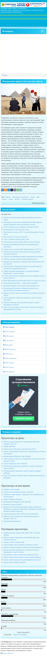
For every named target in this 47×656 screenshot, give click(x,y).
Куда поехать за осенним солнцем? (15, 237)
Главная (4, 75)
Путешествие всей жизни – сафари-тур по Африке (20, 283)
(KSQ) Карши (9, 340)
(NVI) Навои (8, 345)
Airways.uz (8, 31)
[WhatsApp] (18, 190)
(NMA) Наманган (10, 349)
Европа (8, 197)
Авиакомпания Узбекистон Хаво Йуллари (17, 456)
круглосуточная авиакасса (12, 521)
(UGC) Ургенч (9, 367)
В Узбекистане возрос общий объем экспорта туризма (21, 242)
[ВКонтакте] (2, 190)
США (37, 197)
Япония (17, 199)
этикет (11, 199)
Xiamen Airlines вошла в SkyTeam (14, 562)
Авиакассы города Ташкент (12, 504)
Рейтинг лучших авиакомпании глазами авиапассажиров (22, 557)
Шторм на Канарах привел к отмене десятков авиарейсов (23, 547)
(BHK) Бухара (9, 336)
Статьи (32, 197)
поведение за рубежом (20, 197)
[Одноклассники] (5, 190)
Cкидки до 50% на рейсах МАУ (13, 542)
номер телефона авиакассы (12, 499)
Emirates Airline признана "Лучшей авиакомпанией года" (22, 560)
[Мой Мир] (8, 190)
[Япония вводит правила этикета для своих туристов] (23, 100)
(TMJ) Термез (9, 363)
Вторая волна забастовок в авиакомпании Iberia (19, 449)
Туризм (4, 199)
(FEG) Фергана (9, 372)
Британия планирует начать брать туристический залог (21, 286)
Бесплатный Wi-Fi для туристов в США (16, 230)
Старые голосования (20, 635)
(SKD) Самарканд (10, 358)
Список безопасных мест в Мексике (15, 464)
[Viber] (14, 190)
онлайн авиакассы (9, 446)
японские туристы (27, 199)
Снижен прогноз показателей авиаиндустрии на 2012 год (22, 249)
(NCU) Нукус (8, 354)
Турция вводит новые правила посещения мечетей (20, 545)
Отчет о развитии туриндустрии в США (16, 239)
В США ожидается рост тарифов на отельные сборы (20, 227)
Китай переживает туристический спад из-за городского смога (24, 281)
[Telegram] (21, 190)
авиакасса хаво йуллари (11, 489)
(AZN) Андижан (9, 332)
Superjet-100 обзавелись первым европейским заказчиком (23, 257)
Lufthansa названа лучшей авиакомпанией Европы (20, 259)
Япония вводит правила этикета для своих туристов (23, 81)
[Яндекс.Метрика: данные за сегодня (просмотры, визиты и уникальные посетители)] (7, 653)
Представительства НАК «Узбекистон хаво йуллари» (20, 514)
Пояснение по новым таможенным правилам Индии (20, 555)
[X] (11, 190)
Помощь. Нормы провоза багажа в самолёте (18, 492)
